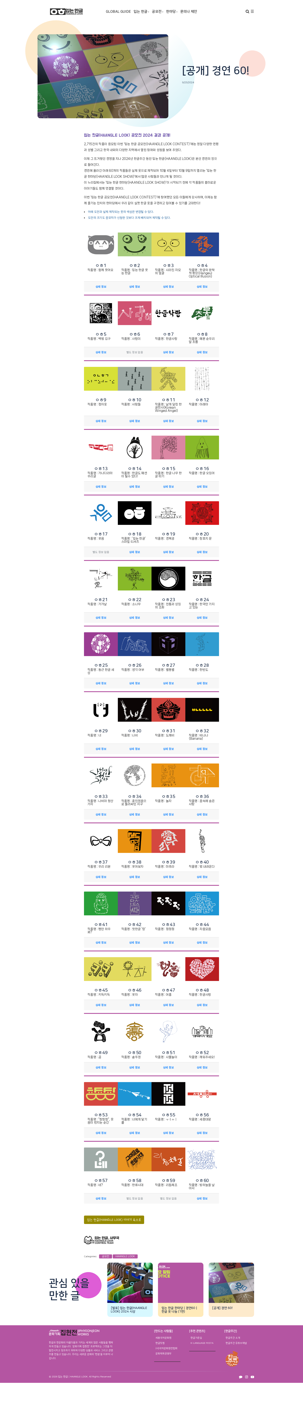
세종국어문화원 (163, 1337)
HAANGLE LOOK (125, 1256)
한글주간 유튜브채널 (236, 1343)
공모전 (156, 11)
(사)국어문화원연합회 (166, 1348)
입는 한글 (140, 11)
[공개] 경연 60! (222, 1308)
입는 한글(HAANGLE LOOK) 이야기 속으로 (114, 1220)
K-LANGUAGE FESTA (202, 1343)
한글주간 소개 (233, 1337)
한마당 (171, 11)
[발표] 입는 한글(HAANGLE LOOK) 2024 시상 (129, 1309)
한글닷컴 (160, 1343)
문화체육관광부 (163, 1353)
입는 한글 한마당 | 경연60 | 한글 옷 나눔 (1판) (179, 1309)
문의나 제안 (188, 11)
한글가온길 (196, 1337)
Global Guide (118, 11)
